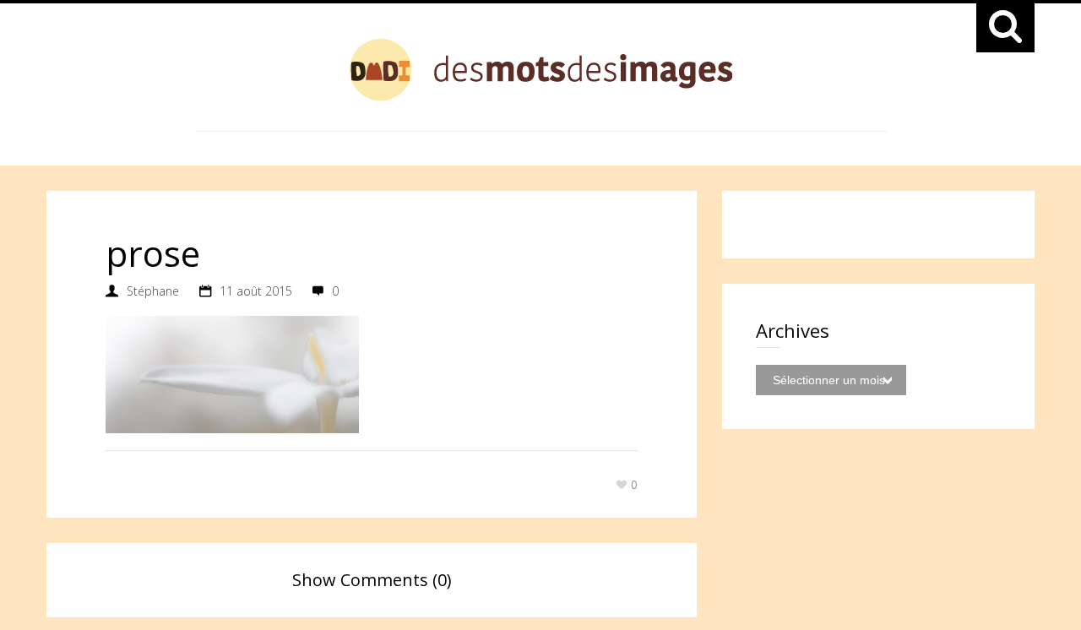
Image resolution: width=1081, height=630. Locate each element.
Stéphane (153, 291)
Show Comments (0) (372, 579)
